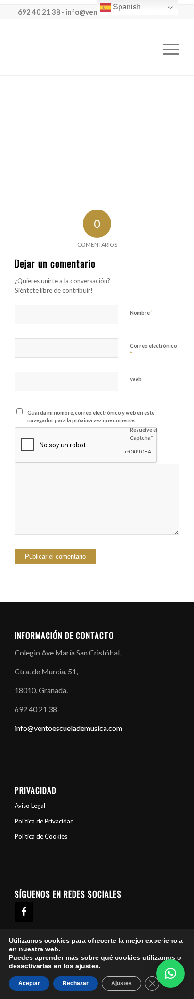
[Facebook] (24, 912)
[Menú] (166, 49)
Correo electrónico (153, 350)
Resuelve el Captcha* (143, 434)
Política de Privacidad (44, 821)
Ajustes (121, 983)
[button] (170, 973)
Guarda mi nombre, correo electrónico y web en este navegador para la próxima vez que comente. (90, 417)
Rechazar (76, 983)
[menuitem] (166, 49)
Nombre (141, 312)
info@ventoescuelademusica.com (68, 727)
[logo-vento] (80, 49)
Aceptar (29, 983)
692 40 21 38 (39, 12)
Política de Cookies (41, 836)
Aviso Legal (30, 805)
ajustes (87, 966)
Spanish (126, 7)
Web (136, 379)
